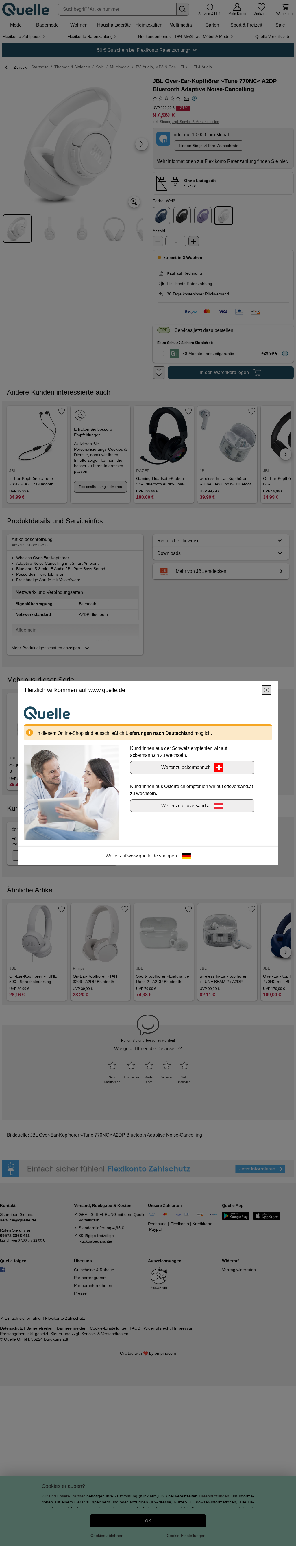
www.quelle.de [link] (142, 855)
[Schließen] (266, 690)
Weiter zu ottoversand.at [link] (186, 805)
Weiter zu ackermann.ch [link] (186, 767)
